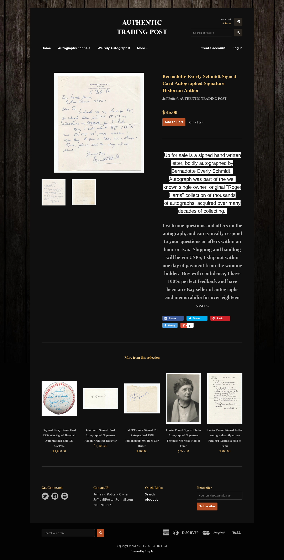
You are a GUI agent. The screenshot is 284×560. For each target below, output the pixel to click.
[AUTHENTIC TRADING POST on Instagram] (64, 496)
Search (150, 494)
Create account (213, 48)
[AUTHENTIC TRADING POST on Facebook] (54, 496)
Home (46, 48)
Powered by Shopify (142, 551)
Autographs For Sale (74, 48)
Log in (237, 48)
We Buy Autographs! (114, 48)
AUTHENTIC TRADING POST (142, 27)
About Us (151, 499)
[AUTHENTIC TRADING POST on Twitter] (45, 496)
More (141, 48)
